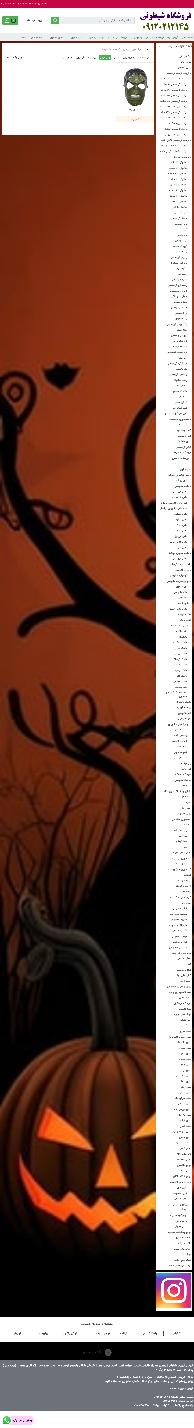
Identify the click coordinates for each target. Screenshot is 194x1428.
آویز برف (183, 358)
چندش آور (186, 903)
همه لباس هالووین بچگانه (173, 503)
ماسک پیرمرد (180, 654)
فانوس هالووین (179, 741)
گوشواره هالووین (178, 575)
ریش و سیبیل (180, 1204)
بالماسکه (183, 637)
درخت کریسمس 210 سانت (173, 107)
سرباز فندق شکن (179, 296)
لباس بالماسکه (184, 1042)
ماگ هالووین (180, 592)
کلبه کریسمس (180, 386)
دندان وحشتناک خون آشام (177, 791)
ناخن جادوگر (181, 1227)
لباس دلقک (181, 525)
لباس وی (182, 548)
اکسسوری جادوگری (181, 819)
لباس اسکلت (180, 514)
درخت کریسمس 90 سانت (174, 84)
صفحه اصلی (187, 38)
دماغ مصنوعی (184, 959)
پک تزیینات (181, 369)
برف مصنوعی (180, 224)
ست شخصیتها (183, 1143)
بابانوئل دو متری (178, 185)
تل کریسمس (180, 313)
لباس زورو (182, 531)
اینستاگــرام (150, 1333)
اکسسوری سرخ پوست (179, 869)
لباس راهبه (185, 1087)
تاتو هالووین (184, 713)
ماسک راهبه (181, 670)
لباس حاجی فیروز (178, 609)
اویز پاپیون (181, 235)
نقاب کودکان (185, 620)
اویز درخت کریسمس (176, 352)
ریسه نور (182, 274)
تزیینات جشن (184, 881)
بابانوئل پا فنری (179, 207)
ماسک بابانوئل (183, 702)
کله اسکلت (182, 747)
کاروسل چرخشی (179, 336)
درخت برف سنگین (178, 123)
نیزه (185, 847)
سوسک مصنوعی (178, 914)
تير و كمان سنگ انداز (180, 897)
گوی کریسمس (180, 246)
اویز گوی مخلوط (179, 263)
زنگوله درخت (180, 269)
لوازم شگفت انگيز (182, 1176)
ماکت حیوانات (184, 1243)
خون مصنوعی (180, 1193)
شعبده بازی (185, 998)
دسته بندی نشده (182, 1260)
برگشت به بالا (94, 1352)
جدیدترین (105, 58)
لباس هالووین (56, 38)
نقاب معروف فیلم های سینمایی (176, 694)
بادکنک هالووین (183, 780)
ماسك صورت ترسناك (31, 38)
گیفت (184, 229)
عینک (188, 1254)
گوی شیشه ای (180, 408)
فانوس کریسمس (178, 291)
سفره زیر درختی (179, 308)
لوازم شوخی (185, 1148)
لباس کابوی (185, 1126)
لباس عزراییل (180, 536)
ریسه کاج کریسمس (177, 285)
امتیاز (116, 58)
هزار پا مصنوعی (179, 942)
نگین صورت (181, 1187)
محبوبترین (128, 58)
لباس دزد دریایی (183, 1076)
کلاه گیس (186, 1026)
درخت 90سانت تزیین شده (173, 151)
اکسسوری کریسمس (179, 419)
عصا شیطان (181, 841)
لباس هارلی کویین (178, 542)
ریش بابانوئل (180, 380)
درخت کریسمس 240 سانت (173, 112)
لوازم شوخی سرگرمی (181, 853)
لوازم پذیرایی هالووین (178, 581)
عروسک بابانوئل (119, 38)
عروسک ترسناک (183, 774)
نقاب (188, 802)
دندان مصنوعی (183, 970)
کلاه (189, 964)
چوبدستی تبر (180, 830)
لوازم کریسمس (96, 38)
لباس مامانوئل (184, 441)
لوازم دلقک (185, 1171)
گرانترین (80, 58)
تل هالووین (181, 1221)
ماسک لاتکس (180, 682)
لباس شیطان (184, 1104)
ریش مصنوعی (183, 814)
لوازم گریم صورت (178, 1215)
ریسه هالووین (184, 707)
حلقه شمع (182, 330)
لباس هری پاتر (180, 492)
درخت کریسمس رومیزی (175, 135)
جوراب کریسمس (179, 257)
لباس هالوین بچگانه (179, 553)
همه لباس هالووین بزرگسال (173, 508)
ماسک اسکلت (180, 642)
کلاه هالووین (184, 598)
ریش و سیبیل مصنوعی (179, 987)
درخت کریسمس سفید (176, 129)
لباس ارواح (185, 1031)
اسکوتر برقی (185, 56)
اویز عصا (183, 252)
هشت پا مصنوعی (178, 948)
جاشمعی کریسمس (177, 374)
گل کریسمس (180, 402)
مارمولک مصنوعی (178, 925)
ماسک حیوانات (179, 665)
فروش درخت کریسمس (166, 38)
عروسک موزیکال (182, 1003)
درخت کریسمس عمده (179, 1266)
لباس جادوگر (185, 1059)
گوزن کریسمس (183, 447)
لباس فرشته (185, 1120)
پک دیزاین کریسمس (177, 324)
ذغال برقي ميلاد (183, 975)
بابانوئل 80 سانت (178, 196)
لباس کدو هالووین (181, 1132)
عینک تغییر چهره (182, 1015)
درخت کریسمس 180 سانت (173, 101)
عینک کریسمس (179, 397)
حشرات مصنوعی (181, 908)
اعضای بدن (185, 808)
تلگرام (176, 1333)
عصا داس (182, 836)
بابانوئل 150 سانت (177, 174)
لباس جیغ (186, 1065)
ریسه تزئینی (185, 981)
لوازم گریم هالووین (179, 1182)
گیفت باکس (181, 241)
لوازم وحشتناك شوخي (179, 1232)
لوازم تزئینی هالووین (178, 724)
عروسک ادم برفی (180, 458)
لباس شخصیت (179, 497)
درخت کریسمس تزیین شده (175, 140)
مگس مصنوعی (179, 931)
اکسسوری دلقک (183, 864)
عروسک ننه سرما (182, 453)
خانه (149, 49)
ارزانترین (92, 58)
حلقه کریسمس (179, 302)
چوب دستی (183, 825)
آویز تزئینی (185, 1020)
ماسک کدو (182, 676)
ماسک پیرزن (180, 648)
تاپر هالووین (181, 587)
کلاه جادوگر (185, 769)
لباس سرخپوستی (182, 1098)
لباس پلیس (185, 1048)
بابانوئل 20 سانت (178, 162)
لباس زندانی (185, 1093)
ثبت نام (31, 21)
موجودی (67, 58)
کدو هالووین (184, 719)
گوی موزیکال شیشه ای (175, 414)
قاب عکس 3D (184, 1154)
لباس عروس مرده (182, 1109)
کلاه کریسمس (184, 430)
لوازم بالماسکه (184, 1160)
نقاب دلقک (181, 631)
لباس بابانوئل (141, 38)
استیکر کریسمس (179, 218)
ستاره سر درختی (179, 280)
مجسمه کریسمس (178, 347)
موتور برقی (185, 62)
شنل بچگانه (181, 481)
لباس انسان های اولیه (180, 1037)
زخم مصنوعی (180, 1199)
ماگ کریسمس (180, 391)
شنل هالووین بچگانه (178, 475)
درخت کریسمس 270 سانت (173, 118)
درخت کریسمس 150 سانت (173, 95)
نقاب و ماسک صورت (178, 626)
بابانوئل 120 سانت (178, 202)
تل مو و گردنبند (183, 886)
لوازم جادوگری (184, 1165)
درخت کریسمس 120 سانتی (173, 90)
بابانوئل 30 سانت (178, 168)
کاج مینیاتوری (180, 341)
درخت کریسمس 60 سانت (174, 79)
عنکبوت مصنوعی (178, 920)
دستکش (187, 875)
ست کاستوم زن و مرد (180, 992)
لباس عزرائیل (184, 1115)
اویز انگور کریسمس (177, 363)
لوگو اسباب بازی (183, 1238)
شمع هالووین (180, 752)
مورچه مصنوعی (179, 936)
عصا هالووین (184, 1009)
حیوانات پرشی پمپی (181, 953)
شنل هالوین (76, 38)
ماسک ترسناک (180, 659)
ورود (40, 21)
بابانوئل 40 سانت (178, 190)
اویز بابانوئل (181, 319)
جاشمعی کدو (180, 735)
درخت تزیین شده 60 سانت (173, 146)
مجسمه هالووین (178, 730)
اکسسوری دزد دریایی (180, 858)
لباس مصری (185, 1137)
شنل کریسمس (184, 436)
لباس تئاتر (186, 1053)
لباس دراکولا (181, 520)
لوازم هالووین (186, 45)
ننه (186, 464)
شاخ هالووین (184, 797)
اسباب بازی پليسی (182, 1249)
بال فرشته (186, 763)
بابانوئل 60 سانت (178, 179)
